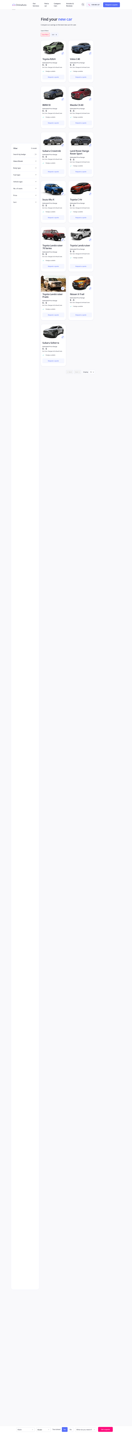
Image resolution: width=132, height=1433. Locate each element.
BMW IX (46, 104)
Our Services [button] (36, 5)
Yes (64, 1429)
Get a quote (105, 1429)
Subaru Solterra (50, 342)
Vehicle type (18, 182)
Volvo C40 (75, 59)
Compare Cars (57, 5)
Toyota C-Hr (76, 199)
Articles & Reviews (70, 5)
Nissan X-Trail (77, 294)
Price (15, 195)
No (71, 1429)
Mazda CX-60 (76, 104)
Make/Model (18, 161)
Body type (17, 168)
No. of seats (17, 188)
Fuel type (16, 175)
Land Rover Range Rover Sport (79, 152)
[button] (115, 1429)
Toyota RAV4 (48, 59)
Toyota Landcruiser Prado (52, 296)
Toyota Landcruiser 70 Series (52, 247)
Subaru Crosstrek (51, 150)
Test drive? (56, 1429)
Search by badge (19, 154)
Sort (15, 202)
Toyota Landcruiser (80, 245)
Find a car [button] (46, 5)
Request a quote (111, 5)
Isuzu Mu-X (48, 199)
